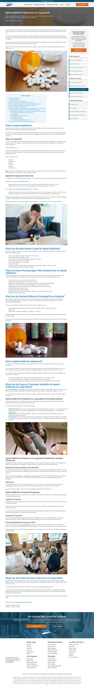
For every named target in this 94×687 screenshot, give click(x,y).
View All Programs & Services (76, 74)
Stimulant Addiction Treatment (76, 93)
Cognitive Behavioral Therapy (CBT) (77, 111)
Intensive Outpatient (31, 664)
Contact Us (29, 648)
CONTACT (68, 4)
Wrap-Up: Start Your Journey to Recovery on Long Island (21, 121)
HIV (39, 311)
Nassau (65, 197)
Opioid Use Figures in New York (17, 101)
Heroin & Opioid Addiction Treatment (78, 89)
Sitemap (29, 653)
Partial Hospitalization (32, 662)
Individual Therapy (74, 104)
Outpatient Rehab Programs (76, 71)
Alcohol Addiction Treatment (76, 82)
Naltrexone (14, 114)
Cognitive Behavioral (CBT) (54, 666)
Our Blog (29, 646)
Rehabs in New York (74, 644)
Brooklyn (71, 655)
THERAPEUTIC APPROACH (52, 4)
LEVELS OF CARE (27, 4)
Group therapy (12, 416)
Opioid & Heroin (51, 646)
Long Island (71, 646)
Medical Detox (30, 660)
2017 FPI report (33, 30)
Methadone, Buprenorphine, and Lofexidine (22, 112)
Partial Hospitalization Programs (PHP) (21, 120)
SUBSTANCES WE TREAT (39, 4)
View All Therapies (74, 118)
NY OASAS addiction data (21, 181)
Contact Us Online (58, 626)
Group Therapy (73, 108)
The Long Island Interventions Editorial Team (21, 602)
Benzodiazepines (52, 648)
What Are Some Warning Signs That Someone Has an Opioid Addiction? (25, 104)
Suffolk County (72, 650)
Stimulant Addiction (52, 650)
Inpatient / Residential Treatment (77, 67)
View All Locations (73, 657)
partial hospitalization (25, 524)
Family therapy (12, 413)
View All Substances (52, 653)
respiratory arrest (15, 300)
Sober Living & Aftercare (32, 666)
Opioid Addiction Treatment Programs (18, 115)
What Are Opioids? (14, 99)
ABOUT (61, 4)
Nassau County (72, 648)
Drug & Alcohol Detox (74, 63)
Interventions (30, 658)
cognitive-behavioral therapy (30, 410)
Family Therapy (51, 664)
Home (7, 20)
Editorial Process (67, 674)
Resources (29, 650)
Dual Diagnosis (51, 658)
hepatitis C (31, 311)
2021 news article (15, 197)
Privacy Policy (30, 651)
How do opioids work (11, 147)
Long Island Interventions (12, 389)
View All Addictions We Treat (76, 96)
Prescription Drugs (52, 651)
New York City (72, 651)
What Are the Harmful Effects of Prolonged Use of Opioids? (22, 105)
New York (61, 178)
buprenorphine (27, 476)
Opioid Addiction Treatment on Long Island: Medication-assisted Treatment (27, 111)
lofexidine (37, 476)
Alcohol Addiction (52, 644)
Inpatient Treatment (16, 117)
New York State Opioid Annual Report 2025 (20, 189)
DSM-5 (61, 373)
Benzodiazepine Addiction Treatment (78, 85)
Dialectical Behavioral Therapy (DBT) (78, 115)
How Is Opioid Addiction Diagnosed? (16, 106)
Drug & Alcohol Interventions (76, 60)
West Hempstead (10, 661)
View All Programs (31, 667)
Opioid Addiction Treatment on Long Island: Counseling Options (24, 109)
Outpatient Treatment (17, 118)
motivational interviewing (48, 410)
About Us (29, 644)
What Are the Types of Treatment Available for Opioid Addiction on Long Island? (26, 108)
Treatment (13, 20)
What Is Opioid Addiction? (14, 98)
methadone (19, 476)
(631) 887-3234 (82, 4)
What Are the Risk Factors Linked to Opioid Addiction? (21, 102)
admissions (33, 186)
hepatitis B (24, 311)
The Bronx (71, 653)
